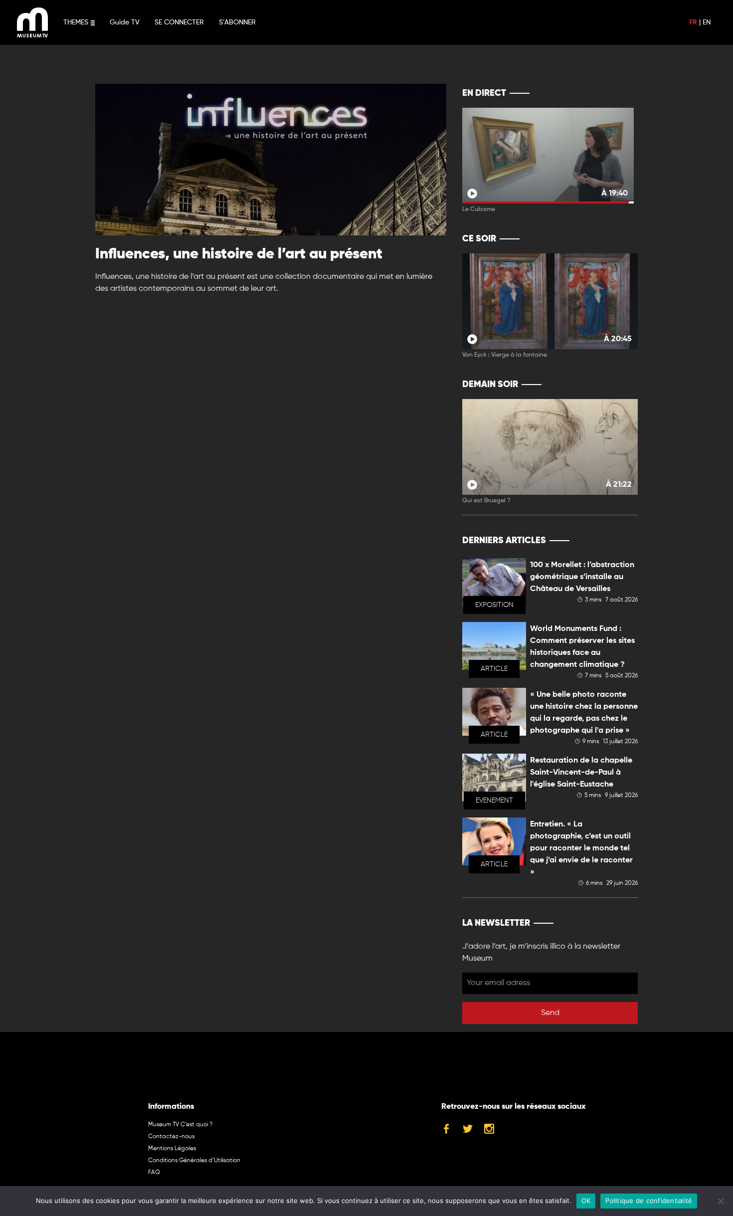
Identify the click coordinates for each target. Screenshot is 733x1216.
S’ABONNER (237, 22)
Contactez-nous (171, 1137)
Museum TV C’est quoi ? (180, 1125)
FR (693, 22)
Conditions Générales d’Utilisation (194, 1161)
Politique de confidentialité (648, 1201)
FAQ (154, 1173)
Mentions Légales (172, 1149)
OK (586, 1201)
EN (707, 22)
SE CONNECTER (179, 22)
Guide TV (125, 22)
